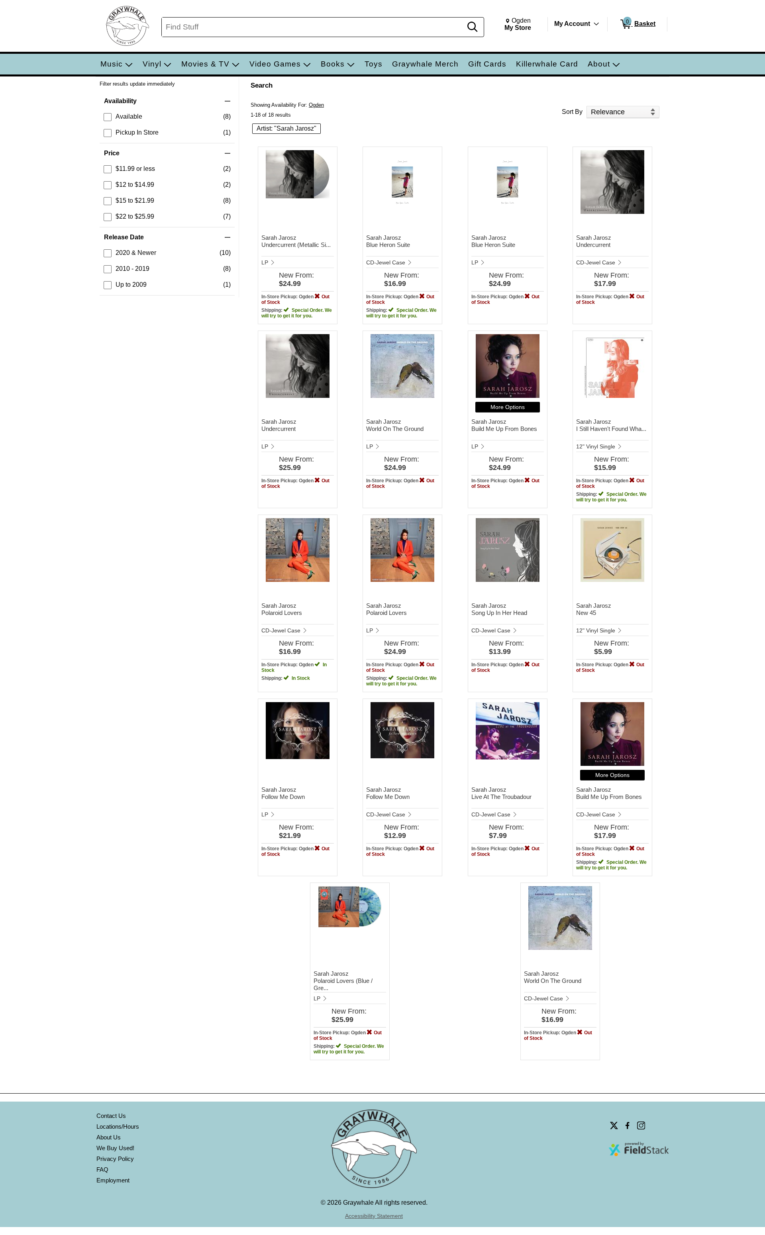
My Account (572, 23)
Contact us (111, 1115)
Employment (112, 1180)
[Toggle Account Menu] (596, 24)
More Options (507, 407)
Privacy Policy (115, 1158)
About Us (108, 1137)
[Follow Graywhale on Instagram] (641, 1125)
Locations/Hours (117, 1126)
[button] (167, 101)
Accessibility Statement (374, 1216)
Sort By (572, 111)
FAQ (102, 1169)
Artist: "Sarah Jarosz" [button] (286, 128)
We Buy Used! (115, 1148)
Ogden (316, 105)
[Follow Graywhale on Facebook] (628, 1125)
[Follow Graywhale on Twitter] (614, 1125)
